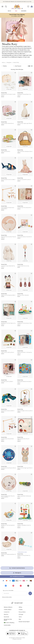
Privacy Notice (22, 612)
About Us (6, 614)
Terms (20, 616)
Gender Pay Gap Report (8, 620)
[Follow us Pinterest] (21, 586)
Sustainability (7, 625)
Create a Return (7, 609)
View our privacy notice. (7, 597)
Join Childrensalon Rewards (17, 576)
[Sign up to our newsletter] (30, 593)
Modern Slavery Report (24, 621)
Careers (21, 609)
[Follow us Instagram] (13, 586)
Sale (16, 11)
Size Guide (6, 616)
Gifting (20, 607)
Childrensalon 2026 (20, 637)
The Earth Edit (18, 603)
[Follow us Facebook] (6, 586)
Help (20, 619)
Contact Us (6, 612)
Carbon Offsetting (9, 622)
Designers (23, 11)
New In (9, 11)
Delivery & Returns (8, 607)
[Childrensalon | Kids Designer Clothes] (17, 6)
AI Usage (21, 614)
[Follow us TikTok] (28, 586)
